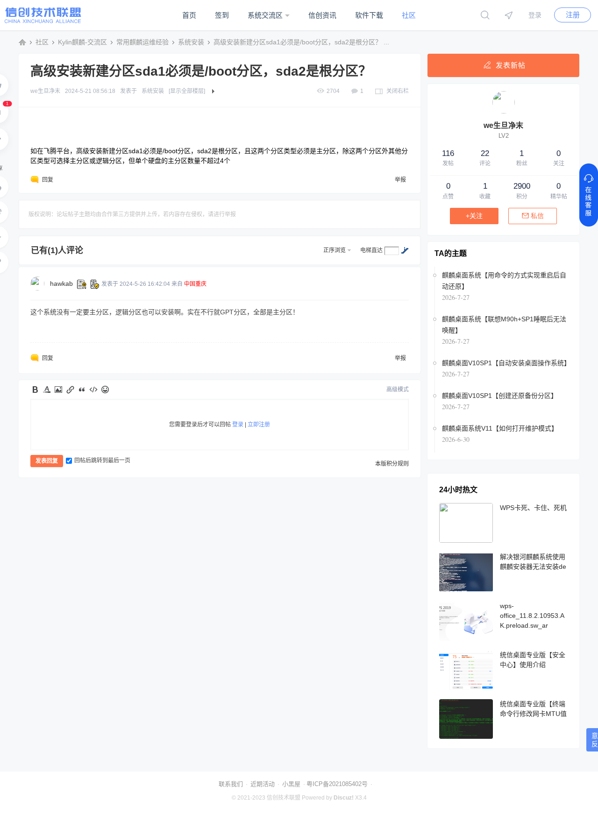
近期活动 (262, 783)
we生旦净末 (45, 91)
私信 (537, 216)
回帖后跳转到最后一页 (102, 460)
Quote (81, 389)
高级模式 (397, 389)
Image (58, 389)
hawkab (61, 283)
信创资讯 (322, 15)
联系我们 (231, 783)
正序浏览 (334, 250)
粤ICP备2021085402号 (337, 783)
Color (46, 389)
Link (70, 389)
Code (93, 389)
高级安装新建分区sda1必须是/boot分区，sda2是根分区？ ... (301, 42)
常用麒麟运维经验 (142, 42)
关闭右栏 (397, 91)
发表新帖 (511, 65)
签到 (222, 15)
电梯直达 (371, 250)
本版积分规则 (392, 464)
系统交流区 (265, 15)
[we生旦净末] (503, 111)
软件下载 (369, 15)
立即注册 (259, 424)
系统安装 (191, 42)
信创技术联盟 (22, 42)
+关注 (474, 216)
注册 (573, 15)
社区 (409, 15)
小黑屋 (291, 783)
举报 (400, 180)
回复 (47, 180)
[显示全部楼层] (187, 91)
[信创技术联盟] (43, 21)
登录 (534, 15)
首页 (189, 15)
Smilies (105, 389)
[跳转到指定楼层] (404, 250)
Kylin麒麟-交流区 (82, 42)
